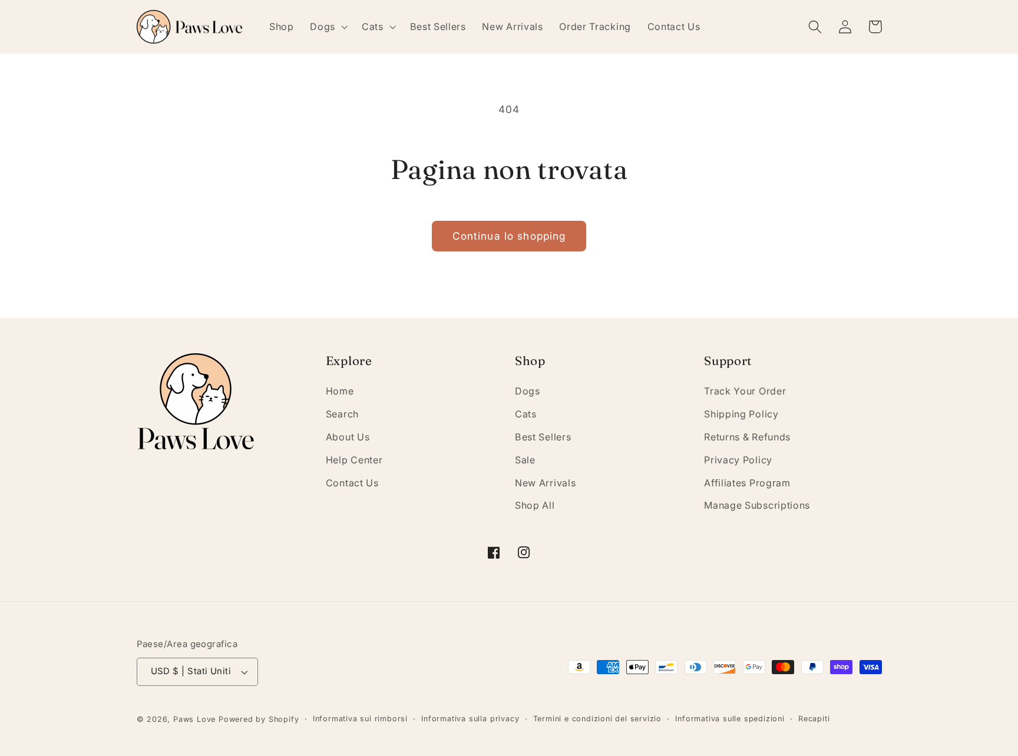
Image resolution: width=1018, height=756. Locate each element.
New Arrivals (545, 483)
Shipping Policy (741, 414)
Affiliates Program (747, 483)
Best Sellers (543, 437)
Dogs (527, 391)
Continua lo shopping (509, 236)
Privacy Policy (738, 460)
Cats (526, 414)
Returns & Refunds (747, 437)
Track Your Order (745, 391)
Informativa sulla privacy (470, 718)
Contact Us (352, 483)
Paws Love (194, 719)
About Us (348, 437)
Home (340, 391)
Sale (525, 460)
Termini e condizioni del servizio (597, 718)
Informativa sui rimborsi (360, 718)
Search (342, 414)
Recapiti (813, 718)
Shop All (535, 505)
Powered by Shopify (259, 719)
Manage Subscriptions (757, 505)
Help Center (354, 460)
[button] (327, 26)
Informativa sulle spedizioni (730, 718)
